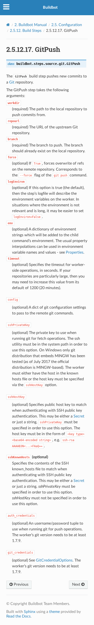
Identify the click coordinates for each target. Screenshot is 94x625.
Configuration (66, 25)
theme (54, 612)
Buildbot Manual (30, 25)
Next (76, 584)
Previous (20, 584)
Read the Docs (18, 616)
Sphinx (29, 612)
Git (11, 82)
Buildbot (50, 7)
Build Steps (25, 31)
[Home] (8, 25)
